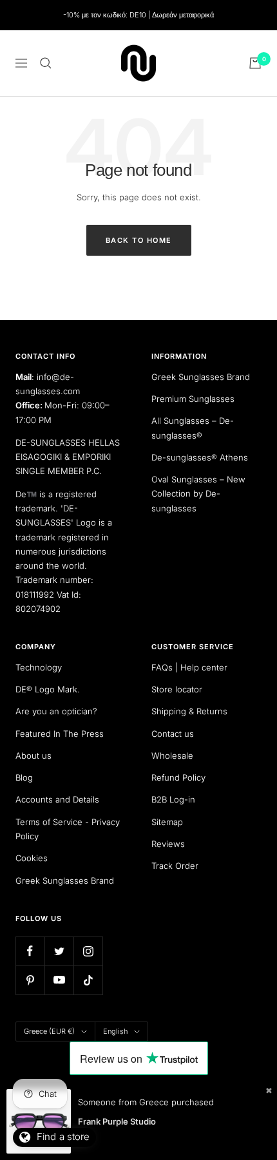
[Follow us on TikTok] (87, 979)
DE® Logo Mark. (47, 689)
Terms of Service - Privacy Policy (67, 829)
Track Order (174, 865)
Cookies (31, 858)
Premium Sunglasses (192, 399)
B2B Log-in (173, 799)
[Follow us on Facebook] (29, 951)
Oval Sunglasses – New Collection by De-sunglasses (198, 493)
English (115, 1031)
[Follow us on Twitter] (58, 951)
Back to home (139, 240)
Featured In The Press (59, 733)
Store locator (176, 689)
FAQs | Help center (189, 667)
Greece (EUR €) (49, 1031)
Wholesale (172, 755)
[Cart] (255, 63)
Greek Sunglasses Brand (200, 377)
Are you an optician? (56, 711)
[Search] (46, 63)
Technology (38, 667)
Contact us (172, 733)
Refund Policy (178, 777)
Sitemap (167, 822)
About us (33, 755)
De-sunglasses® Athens (199, 457)
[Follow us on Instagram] (87, 951)
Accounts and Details (57, 799)
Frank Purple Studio (117, 1121)
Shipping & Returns (189, 711)
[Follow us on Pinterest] (29, 979)
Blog (24, 777)
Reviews (168, 844)
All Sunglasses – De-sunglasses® (192, 427)
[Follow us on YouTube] (58, 979)
